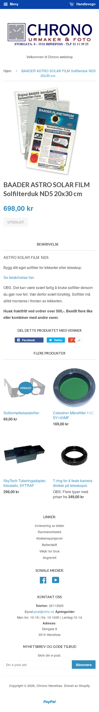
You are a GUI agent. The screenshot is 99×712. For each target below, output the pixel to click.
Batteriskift (49, 544)
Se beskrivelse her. (19, 277)
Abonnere (84, 664)
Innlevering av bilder (49, 525)
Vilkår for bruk (49, 551)
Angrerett (49, 557)
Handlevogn (86, 4)
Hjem (7, 70)
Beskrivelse (48, 244)
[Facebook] (43, 581)
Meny (13, 4)
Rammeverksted (49, 531)
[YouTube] (55, 581)
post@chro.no (44, 611)
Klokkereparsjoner (49, 538)
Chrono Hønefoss (49, 685)
